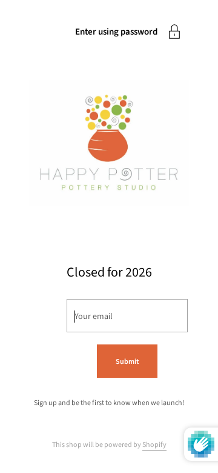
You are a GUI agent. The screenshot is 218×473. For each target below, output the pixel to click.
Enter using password (116, 31)
